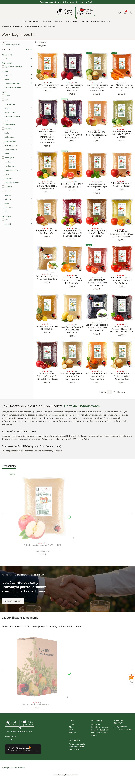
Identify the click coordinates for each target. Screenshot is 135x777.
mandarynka (9, 158)
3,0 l (6, 58)
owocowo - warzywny (12, 170)
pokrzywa (8, 187)
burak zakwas (10, 104)
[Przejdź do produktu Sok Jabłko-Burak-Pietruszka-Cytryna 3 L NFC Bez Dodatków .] (72, 211)
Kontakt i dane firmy (100, 730)
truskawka (8, 207)
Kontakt (72, 732)
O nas (71, 724)
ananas (7, 96)
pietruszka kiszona (12, 183)
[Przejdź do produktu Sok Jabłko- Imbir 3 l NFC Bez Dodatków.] (47, 211)
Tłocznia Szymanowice (82, 406)
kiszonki (8, 224)
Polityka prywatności (100, 727)
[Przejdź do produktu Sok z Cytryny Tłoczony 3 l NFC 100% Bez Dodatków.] (72, 307)
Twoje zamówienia (77, 744)
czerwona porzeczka (12, 116)
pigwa (7, 174)
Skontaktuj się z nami (13, 601)
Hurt (71, 730)
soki (6, 220)
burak (7, 100)
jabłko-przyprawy (11, 145)
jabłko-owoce (9, 137)
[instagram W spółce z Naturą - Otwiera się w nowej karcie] (11, 740)
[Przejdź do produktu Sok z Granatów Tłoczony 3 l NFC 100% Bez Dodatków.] (72, 112)
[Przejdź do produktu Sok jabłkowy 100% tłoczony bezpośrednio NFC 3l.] (97, 112)
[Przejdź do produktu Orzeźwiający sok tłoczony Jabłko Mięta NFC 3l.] (97, 164)
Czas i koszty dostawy (123, 729)
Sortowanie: (41, 42)
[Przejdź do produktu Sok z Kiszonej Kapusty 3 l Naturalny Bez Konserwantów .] (97, 66)
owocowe (8, 75)
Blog (71, 727)
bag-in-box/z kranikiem (13, 67)
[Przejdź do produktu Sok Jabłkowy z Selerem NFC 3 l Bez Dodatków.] (47, 258)
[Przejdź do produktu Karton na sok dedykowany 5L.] (36, 666)
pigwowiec (8, 178)
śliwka (7, 203)
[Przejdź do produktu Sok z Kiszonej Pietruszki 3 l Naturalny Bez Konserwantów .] (121, 355)
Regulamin (95, 724)
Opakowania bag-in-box (34, 26)
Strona (102, 392)
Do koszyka (43, 78)
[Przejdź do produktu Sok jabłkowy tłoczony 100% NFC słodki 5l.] (42, 507)
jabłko (7, 133)
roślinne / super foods (13, 87)
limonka (7, 154)
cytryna (7, 108)
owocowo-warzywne (12, 83)
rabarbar (8, 195)
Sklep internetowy (65, 775)
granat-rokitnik (10, 125)
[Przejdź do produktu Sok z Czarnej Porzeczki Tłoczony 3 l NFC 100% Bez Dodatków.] (97, 306)
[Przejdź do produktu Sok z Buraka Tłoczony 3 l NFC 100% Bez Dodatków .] (72, 66)
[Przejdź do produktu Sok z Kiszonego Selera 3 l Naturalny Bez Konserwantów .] (72, 355)
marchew (8, 162)
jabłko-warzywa (10, 141)
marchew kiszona (11, 166)
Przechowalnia (75, 749)
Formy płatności (120, 726)
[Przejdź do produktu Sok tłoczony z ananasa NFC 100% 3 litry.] (47, 307)
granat (7, 120)
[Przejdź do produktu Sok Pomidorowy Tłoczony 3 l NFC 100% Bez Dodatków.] (97, 260)
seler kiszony (9, 199)
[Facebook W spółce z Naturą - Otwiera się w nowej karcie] (6, 740)
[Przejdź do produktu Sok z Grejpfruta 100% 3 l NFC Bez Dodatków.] (72, 164)
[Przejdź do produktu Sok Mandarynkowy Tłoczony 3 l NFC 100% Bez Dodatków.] (72, 259)
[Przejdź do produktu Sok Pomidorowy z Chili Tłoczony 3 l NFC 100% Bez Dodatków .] (121, 259)
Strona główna (6, 26)
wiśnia (7, 212)
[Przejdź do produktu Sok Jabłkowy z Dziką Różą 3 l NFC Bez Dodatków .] (97, 211)
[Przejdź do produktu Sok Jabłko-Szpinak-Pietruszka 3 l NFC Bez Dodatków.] (121, 112)
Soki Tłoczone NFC (19, 26)
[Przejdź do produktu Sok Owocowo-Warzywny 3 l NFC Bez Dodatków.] (47, 66)
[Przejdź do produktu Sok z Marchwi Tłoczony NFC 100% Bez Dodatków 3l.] (121, 66)
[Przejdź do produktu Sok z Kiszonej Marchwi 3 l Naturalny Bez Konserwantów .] (97, 355)
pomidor (8, 191)
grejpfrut (8, 129)
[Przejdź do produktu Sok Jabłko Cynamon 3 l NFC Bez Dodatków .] (121, 164)
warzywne (8, 79)
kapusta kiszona (11, 149)
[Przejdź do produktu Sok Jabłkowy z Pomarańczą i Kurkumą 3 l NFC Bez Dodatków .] (121, 212)
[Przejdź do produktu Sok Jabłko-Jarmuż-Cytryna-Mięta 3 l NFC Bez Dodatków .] (47, 164)
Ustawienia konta (76, 747)
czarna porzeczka (11, 112)
